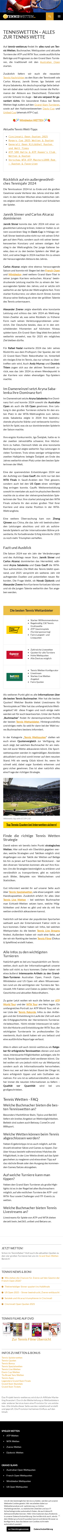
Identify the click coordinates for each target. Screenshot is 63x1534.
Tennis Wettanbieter (27, 721)
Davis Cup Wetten (11, 1372)
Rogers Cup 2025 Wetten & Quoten (31, 140)
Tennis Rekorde (27, 1012)
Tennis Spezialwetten (12, 1366)
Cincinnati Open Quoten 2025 (28, 136)
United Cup (9, 112)
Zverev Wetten (13, 1447)
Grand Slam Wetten (48, 1255)
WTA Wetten (12, 1441)
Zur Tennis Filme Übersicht (31, 1339)
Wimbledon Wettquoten (18, 1481)
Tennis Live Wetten (11, 1369)
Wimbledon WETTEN (31, 120)
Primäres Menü (59, 16)
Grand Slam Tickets (11, 1386)
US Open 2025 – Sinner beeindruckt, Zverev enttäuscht (32, 1292)
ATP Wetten (12, 1435)
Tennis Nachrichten (14, 77)
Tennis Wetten (23, 18)
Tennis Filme (44, 938)
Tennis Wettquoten (35, 737)
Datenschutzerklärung (43, 1529)
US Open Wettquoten (17, 1486)
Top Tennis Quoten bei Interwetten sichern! (31, 824)
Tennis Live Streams (48, 930)
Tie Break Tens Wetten (13, 1375)
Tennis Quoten (9, 1360)
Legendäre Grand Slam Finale (16, 1380)
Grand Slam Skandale (12, 1383)
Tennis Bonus (8, 1363)
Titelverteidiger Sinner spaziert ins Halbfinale (27, 1286)
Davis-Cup (49, 108)
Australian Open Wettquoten (21, 1469)
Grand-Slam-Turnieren (46, 104)
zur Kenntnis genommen (18, 1529)
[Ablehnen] (59, 1515)
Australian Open (50, 61)
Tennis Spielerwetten (12, 1357)
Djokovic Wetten (14, 1452)
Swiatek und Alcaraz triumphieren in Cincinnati (28, 1298)
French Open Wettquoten (19, 1475)
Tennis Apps (8, 1378)
